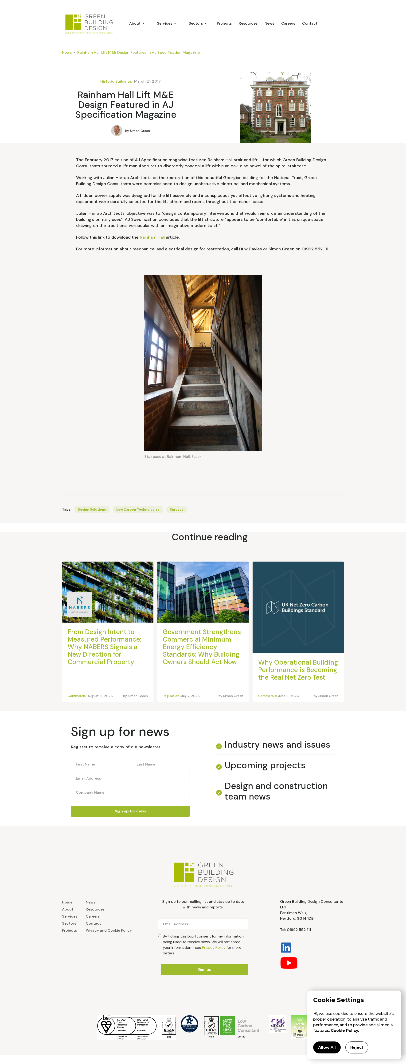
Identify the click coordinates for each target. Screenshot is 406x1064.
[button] (135, 23)
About (67, 909)
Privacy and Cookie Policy (109, 930)
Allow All (327, 1047)
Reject (356, 1047)
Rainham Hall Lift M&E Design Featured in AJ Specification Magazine (138, 52)
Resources (248, 23)
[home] (91, 23)
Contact (309, 23)
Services (69, 916)
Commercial (77, 696)
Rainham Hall (152, 237)
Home (67, 902)
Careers (288, 23)
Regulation (171, 696)
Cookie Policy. (345, 1030)
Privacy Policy (214, 947)
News (269, 23)
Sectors (69, 923)
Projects (224, 23)
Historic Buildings (116, 81)
